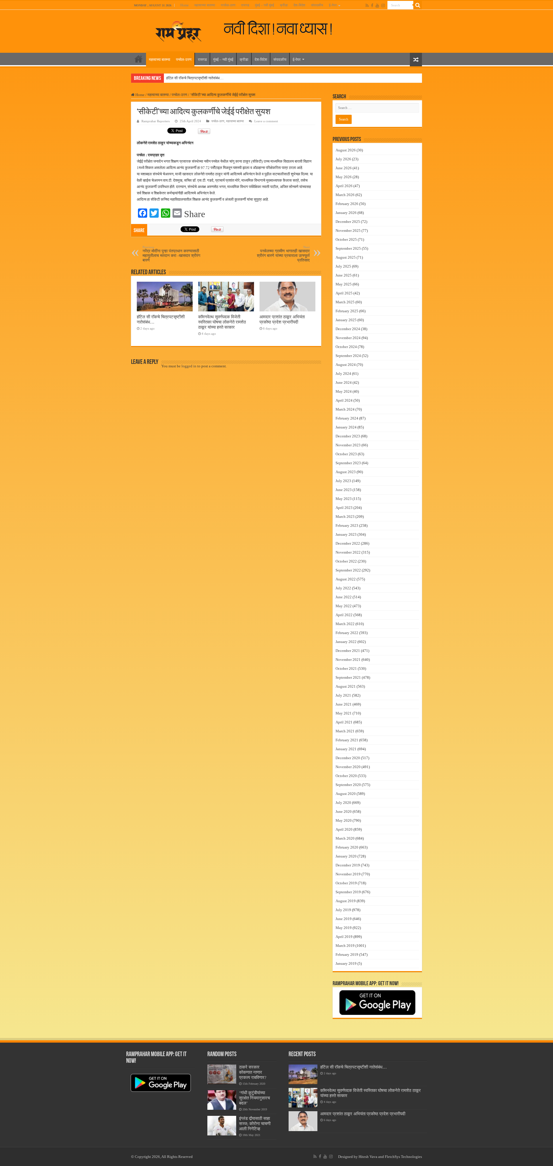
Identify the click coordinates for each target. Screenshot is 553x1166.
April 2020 (344, 829)
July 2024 (343, 373)
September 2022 (348, 570)
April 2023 (344, 507)
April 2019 (344, 936)
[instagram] (383, 5)
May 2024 (344, 391)
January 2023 (346, 534)
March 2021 (345, 731)
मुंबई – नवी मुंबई (264, 5)
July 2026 (343, 159)
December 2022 (348, 543)
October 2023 (346, 454)
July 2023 (343, 481)
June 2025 (344, 275)
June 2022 (344, 597)
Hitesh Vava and (372, 1156)
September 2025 (348, 248)
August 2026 (346, 150)
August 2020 (346, 793)
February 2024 (347, 418)
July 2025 (343, 266)
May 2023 (344, 499)
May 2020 (344, 820)
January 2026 (346, 212)
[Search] (417, 5)
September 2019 (348, 892)
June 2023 (344, 490)
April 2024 (344, 400)
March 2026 (345, 195)
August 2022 (346, 579)
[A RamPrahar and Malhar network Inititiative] (282, 28)
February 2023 (347, 525)
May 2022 (344, 606)
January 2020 (346, 856)
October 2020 (346, 776)
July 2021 (343, 695)
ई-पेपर (333, 5)
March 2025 (345, 302)
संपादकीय (317, 5)
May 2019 (344, 928)
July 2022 (343, 588)
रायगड (245, 5)
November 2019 (348, 874)
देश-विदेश (299, 5)
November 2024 (348, 338)
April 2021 (344, 722)
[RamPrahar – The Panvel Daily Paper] (178, 30)
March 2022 (345, 624)
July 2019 (343, 910)
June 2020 (344, 811)
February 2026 (347, 204)
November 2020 (348, 767)
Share (194, 214)
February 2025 (347, 311)
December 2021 (348, 650)
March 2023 (345, 516)
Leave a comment (266, 121)
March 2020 (345, 838)
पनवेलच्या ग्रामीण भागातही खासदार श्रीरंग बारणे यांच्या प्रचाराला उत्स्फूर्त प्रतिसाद (283, 253)
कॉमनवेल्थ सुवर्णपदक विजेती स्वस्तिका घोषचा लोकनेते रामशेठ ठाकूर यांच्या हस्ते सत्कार (222, 322)
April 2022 (344, 615)
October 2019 (346, 883)
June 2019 (344, 919)
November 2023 (348, 445)
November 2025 (348, 230)
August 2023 (346, 472)
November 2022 (348, 552)
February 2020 (347, 847)
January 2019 (346, 963)
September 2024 (348, 355)
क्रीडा (284, 5)
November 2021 (348, 659)
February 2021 (347, 740)
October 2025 (346, 239)
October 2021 (346, 668)
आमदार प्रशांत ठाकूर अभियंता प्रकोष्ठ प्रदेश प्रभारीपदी (282, 319)
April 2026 (344, 186)
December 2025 (348, 221)
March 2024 (345, 409)
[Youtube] (377, 5)
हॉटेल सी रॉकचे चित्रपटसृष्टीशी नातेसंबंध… (195, 78)
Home (184, 5)
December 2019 (348, 865)
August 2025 (346, 257)
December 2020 (348, 758)
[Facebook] (372, 5)
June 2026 (344, 168)
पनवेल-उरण (228, 5)
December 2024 (348, 329)
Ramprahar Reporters (155, 121)
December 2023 (348, 436)
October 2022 (346, 561)
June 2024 (344, 382)
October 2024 (346, 347)
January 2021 (346, 749)
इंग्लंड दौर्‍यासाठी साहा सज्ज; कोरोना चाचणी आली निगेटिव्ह (254, 1123)
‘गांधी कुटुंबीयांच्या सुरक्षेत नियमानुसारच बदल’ (254, 1097)
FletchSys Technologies (403, 1156)
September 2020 (348, 785)
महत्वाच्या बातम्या (204, 5)
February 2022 (347, 633)
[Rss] (367, 5)
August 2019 (346, 901)
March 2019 (345, 945)
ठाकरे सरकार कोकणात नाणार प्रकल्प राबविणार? (252, 1072)
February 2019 (347, 954)
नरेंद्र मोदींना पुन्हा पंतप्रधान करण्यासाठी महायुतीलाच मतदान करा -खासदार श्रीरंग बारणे (171, 253)
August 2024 (346, 364)
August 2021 (346, 686)
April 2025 (344, 293)
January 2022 (346, 642)
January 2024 (346, 427)
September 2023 (348, 463)
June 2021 (344, 704)
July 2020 (343, 802)
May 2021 (344, 713)
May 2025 (344, 284)
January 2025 (346, 320)
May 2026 (344, 177)
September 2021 (348, 677)
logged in (188, 366)
